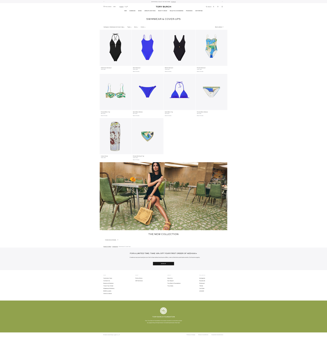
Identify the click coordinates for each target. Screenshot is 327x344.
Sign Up (163, 263)
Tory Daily (170, 285)
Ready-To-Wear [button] (162, 10)
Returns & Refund (108, 283)
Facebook (202, 280)
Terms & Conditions (203, 334)
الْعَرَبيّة (126, 6)
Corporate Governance (217, 334)
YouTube (201, 288)
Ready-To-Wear (107, 246)
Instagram (202, 278)
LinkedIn (201, 291)
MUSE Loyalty (107, 291)
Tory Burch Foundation (174, 283)
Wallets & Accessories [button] (176, 10)
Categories (115, 246)
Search (209, 6)
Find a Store (108, 6)
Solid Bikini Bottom (138, 112)
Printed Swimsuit (201, 67)
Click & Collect (107, 293)
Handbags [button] (132, 10)
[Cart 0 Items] (221, 7)
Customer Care (107, 278)
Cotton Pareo (104, 156)
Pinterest (202, 283)
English (121, 6)
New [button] (125, 10)
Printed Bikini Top (105, 112)
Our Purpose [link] (199, 10)
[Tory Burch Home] (163, 6)
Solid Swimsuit (137, 67)
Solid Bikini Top (169, 112)
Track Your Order (108, 285)
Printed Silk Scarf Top (138, 156)
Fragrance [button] (189, 10)
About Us (170, 278)
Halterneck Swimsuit (106, 67)
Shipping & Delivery (108, 288)
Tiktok (201, 285)
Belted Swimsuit (169, 67)
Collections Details (110, 240)
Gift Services (139, 280)
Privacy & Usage (191, 334)
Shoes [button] (140, 10)
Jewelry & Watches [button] (149, 10)
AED (114, 6)
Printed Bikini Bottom (202, 112)
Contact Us (106, 280)
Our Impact (170, 280)
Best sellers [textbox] (218, 27)
